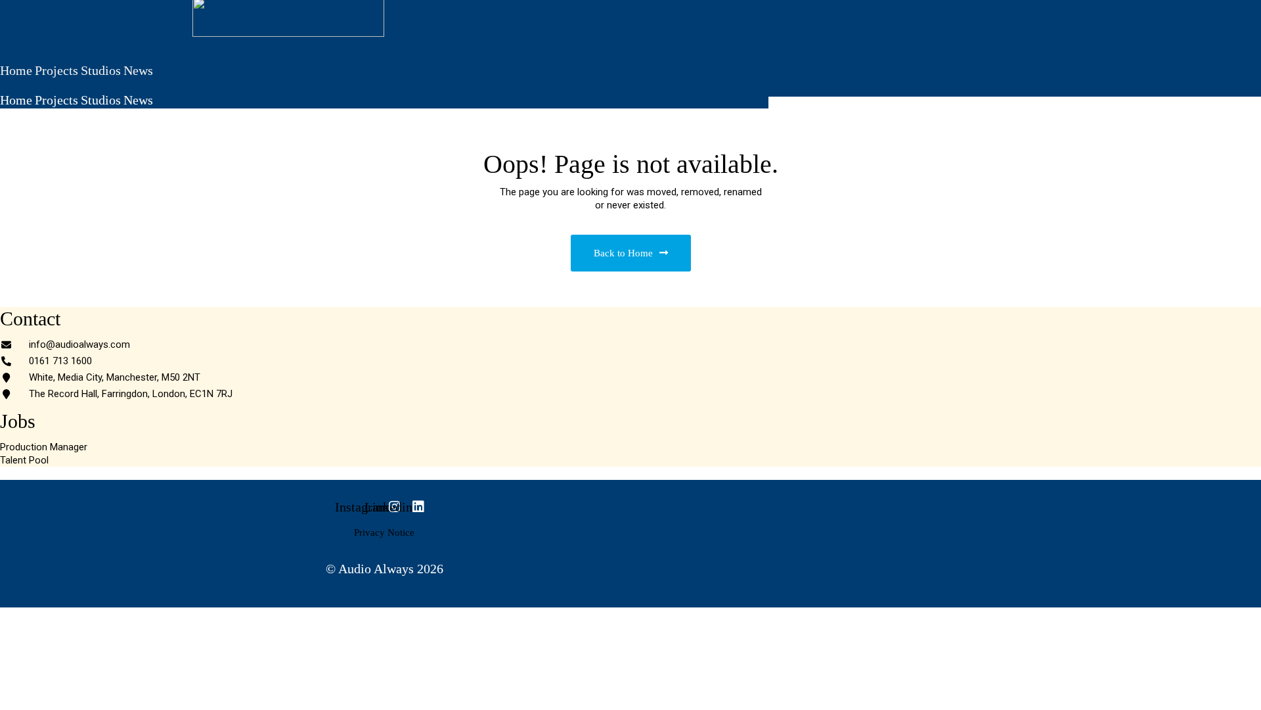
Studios (101, 70)
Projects (56, 70)
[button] (384, 85)
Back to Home (623, 253)
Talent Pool (24, 460)
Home (16, 70)
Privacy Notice (384, 532)
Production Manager (43, 447)
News (138, 70)
